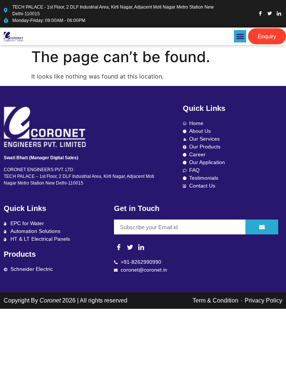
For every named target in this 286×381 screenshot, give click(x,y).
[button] (240, 36)
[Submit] (261, 227)
